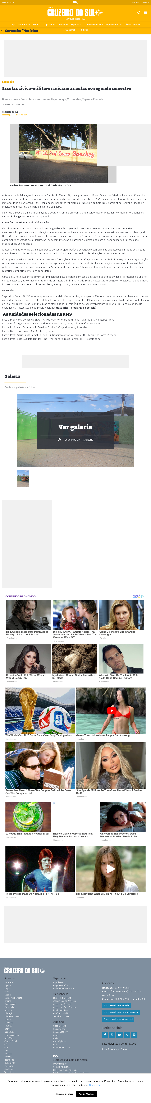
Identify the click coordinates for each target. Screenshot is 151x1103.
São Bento (9, 1069)
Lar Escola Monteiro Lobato (65, 1070)
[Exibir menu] (145, 12)
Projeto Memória (60, 985)
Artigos (7, 988)
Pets (6, 1050)
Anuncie (135, 2)
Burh (55, 1044)
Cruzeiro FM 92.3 (60, 1032)
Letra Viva (8, 1038)
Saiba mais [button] (95, 1085)
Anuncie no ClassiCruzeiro (64, 1007)
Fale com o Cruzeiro (62, 998)
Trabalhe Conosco (61, 1016)
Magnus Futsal (10, 1041)
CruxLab (56, 1035)
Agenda (7, 985)
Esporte (75, 24)
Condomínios (10, 1004)
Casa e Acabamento (13, 998)
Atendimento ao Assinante (64, 1001)
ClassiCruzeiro (59, 1026)
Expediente (58, 982)
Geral (35, 24)
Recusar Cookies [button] (64, 1094)
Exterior (7, 1029)
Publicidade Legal (61, 1010)
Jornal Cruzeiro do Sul (75, 12)
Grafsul (56, 1038)
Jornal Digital (69, 30)
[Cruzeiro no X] (127, 1035)
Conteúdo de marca (94, 24)
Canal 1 (7, 995)
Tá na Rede (9, 1072)
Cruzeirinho (9, 1007)
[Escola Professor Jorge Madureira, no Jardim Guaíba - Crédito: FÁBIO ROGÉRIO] (23, 478)
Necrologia (9, 1060)
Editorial (8, 1026)
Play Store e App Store (114, 1049)
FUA (55, 1056)
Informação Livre (11, 1035)
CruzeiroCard (59, 1029)
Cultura (61, 24)
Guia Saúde (9, 1032)
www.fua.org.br (60, 1064)
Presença (8, 1066)
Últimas (84, 30)
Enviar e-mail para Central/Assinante (121, 1012)
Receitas (8, 1053)
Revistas (8, 1057)
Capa (13, 24)
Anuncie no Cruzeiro (62, 1004)
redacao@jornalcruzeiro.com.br (15, 115)
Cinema (7, 1001)
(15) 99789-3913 (122, 987)
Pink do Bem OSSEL (62, 1047)
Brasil (6, 992)
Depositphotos (59, 1041)
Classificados (131, 24)
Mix (5, 1044)
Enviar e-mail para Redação (116, 1005)
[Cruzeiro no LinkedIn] (134, 1035)
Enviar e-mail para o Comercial (118, 1019)
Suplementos (112, 24)
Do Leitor (8, 1010)
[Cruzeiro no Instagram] (112, 1035)
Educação (8, 1013)
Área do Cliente (9, 2)
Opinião (48, 24)
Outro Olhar (9, 1063)
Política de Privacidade (63, 988)
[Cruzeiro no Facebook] (105, 1035)
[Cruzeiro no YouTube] (119, 1035)
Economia (8, 1022)
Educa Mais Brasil (12, 1016)
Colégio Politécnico (61, 1067)
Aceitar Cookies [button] (87, 1094)
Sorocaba (22, 24)
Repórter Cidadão (61, 1013)
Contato (145, 2)
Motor (7, 1047)
